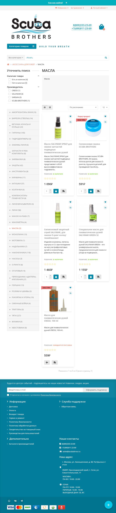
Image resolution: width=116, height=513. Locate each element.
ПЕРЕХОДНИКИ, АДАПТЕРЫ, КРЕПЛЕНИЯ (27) (24, 278)
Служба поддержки (74, 401)
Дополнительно (19, 438)
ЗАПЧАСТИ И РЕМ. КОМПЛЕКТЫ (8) (20, 152)
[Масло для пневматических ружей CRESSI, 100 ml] (58, 299)
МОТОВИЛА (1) (18, 240)
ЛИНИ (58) (16, 210)
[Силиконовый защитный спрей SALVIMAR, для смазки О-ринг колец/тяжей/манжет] (58, 213)
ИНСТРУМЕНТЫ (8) (20, 171)
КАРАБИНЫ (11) (18, 177)
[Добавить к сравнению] (70, 122)
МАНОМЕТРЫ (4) (19, 222)
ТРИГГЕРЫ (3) (18, 309)
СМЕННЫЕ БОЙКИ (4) (21, 303)
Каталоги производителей (21, 444)
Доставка (13, 406)
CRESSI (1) (16, 90)
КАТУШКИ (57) (18, 183)
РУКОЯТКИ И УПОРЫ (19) (23, 297)
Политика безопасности (20, 422)
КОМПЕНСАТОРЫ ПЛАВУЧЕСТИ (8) (19, 196)
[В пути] (47, 362)
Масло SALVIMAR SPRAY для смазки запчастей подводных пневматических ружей (58, 148)
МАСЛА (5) (16, 228)
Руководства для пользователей (24, 433)
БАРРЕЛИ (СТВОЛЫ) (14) (22, 118)
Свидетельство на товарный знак (24, 429)
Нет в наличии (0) (19, 83)
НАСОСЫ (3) (17, 258)
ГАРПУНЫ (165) (18, 132)
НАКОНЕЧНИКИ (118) (21, 252)
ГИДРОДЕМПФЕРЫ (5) (21, 138)
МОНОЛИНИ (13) (19, 234)
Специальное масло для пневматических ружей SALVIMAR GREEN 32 (91, 232)
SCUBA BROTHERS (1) (21, 100)
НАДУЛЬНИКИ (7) (19, 246)
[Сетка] (44, 107)
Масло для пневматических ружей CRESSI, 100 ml (56, 318)
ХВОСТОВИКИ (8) (19, 327)
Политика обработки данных (22, 425)
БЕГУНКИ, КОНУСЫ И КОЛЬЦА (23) (21, 125)
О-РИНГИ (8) (17, 264)
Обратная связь (68, 406)
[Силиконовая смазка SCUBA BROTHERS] (93, 127)
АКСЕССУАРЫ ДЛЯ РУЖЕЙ (23, 64)
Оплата (12, 410)
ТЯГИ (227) (16, 315)
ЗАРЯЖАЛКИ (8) (18, 159)
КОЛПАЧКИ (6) (18, 189)
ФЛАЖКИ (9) (17, 321)
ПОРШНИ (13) (18, 285)
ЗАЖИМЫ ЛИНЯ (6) (20, 145)
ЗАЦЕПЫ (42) (17, 165)
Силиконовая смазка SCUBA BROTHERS (89, 145)
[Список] (50, 107)
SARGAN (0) (17, 97)
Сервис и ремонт (16, 418)
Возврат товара (16, 414)
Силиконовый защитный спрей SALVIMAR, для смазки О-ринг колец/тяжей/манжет (56, 233)
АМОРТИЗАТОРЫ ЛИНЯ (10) (24, 112)
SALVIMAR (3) (17, 94)
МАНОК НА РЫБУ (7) (21, 216)
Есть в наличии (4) (20, 79)
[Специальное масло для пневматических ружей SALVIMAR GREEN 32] (93, 213)
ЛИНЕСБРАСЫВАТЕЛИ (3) (23, 204)
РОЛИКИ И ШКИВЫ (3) (22, 291)
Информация (17, 401)
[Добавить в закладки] (70, 116)
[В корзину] (56, 191)
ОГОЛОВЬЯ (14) (18, 270)
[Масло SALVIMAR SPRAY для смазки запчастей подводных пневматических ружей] (58, 127)
